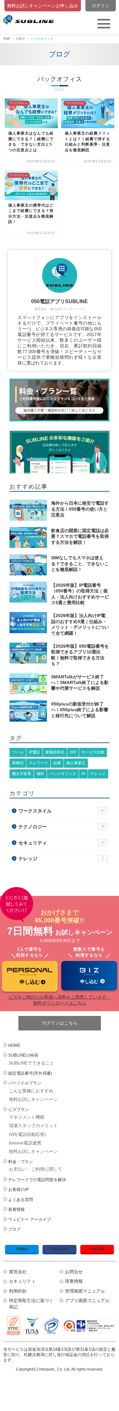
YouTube (97, 1249)
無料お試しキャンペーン (33, 1099)
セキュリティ (61, 842)
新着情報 (16, 1209)
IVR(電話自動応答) (27, 1134)
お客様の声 (18, 1189)
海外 (40, 774)
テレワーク (38, 763)
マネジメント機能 (26, 1117)
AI (83, 774)
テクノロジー (61, 826)
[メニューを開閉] (103, 23)
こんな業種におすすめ (31, 1090)
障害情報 (74, 1281)
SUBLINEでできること (31, 1063)
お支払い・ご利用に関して (35, 1169)
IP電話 (34, 752)
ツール (17, 752)
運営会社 (18, 1271)
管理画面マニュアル (85, 1291)
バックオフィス (63, 774)
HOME (14, 1045)
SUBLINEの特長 (23, 1055)
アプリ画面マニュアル (87, 1300)
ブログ (14, 1229)
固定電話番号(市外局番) (30, 1073)
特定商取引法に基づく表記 (31, 1303)
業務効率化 (54, 752)
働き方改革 (21, 774)
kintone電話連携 (25, 1142)
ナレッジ (98, 774)
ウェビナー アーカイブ (29, 1219)
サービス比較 (93, 752)
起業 (57, 763)
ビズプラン (18, 1109)
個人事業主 (75, 763)
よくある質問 (20, 1199)
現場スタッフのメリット (33, 1125)
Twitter (22, 1249)
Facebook (59, 1249)
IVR (73, 752)
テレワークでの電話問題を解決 (37, 1179)
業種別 (17, 763)
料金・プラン (20, 1161)
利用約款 (18, 1291)
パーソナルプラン (24, 1083)
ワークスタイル (61, 811)
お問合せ (74, 1271)
